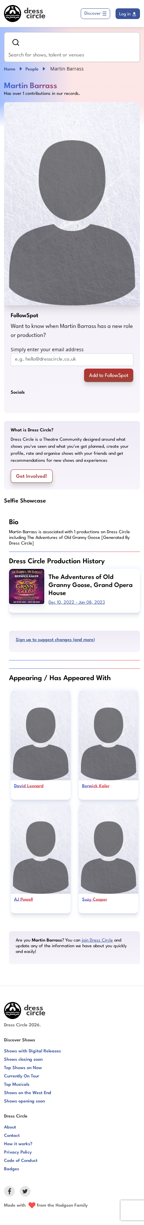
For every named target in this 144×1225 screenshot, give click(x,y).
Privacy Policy (18, 1152)
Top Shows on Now (23, 1068)
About (10, 1127)
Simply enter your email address (47, 349)
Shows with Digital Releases (32, 1051)
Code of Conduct (21, 1161)
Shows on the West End (27, 1093)
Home (9, 69)
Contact (12, 1136)
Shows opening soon (24, 1101)
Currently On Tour (21, 1076)
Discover (92, 13)
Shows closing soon (23, 1059)
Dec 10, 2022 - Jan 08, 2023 (77, 602)
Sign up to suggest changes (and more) (55, 640)
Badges (11, 1169)
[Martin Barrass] (72, 203)
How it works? (18, 1144)
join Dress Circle (97, 940)
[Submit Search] (16, 42)
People (32, 69)
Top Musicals (16, 1084)
